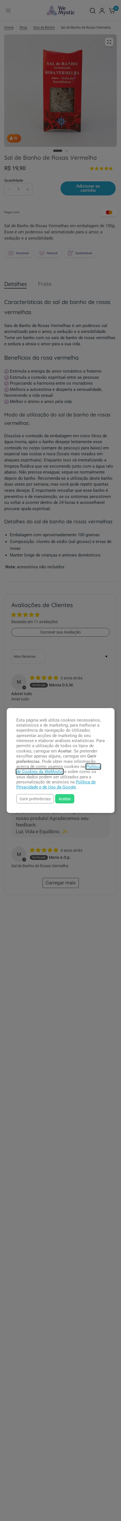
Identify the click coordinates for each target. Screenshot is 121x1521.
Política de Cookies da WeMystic (58, 769)
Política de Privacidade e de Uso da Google (56, 784)
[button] (35, 798)
